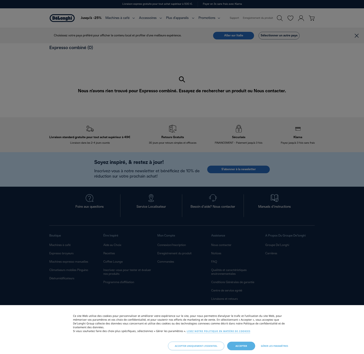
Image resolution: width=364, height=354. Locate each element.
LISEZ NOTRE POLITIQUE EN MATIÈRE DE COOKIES (218, 331)
